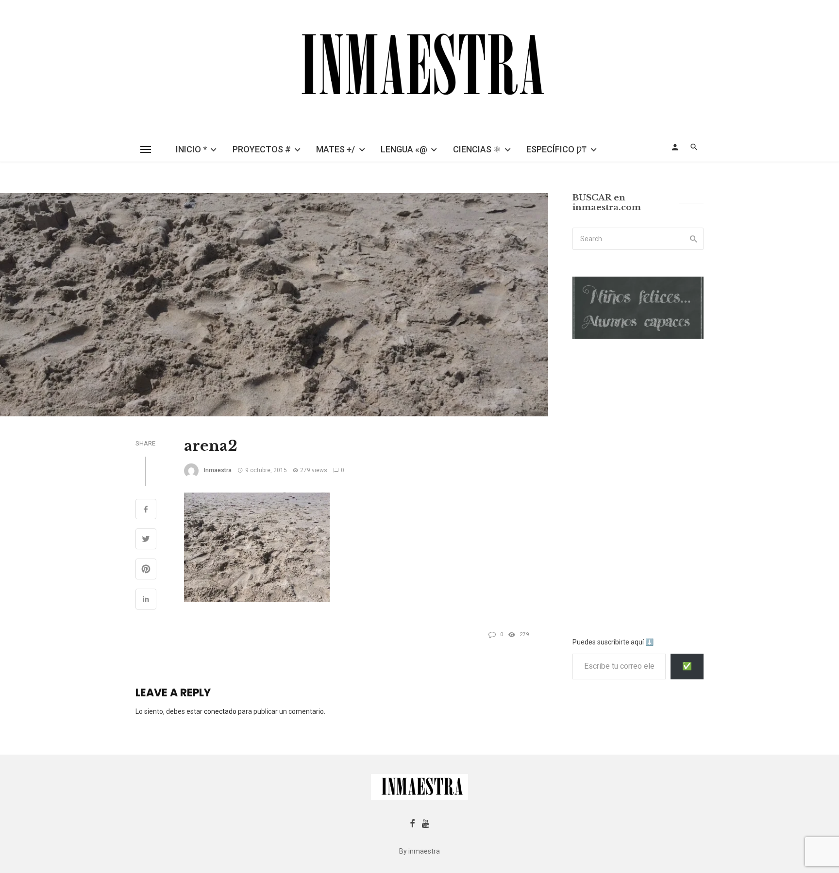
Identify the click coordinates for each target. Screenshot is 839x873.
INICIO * (191, 149)
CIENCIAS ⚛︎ (477, 149)
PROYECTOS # (262, 149)
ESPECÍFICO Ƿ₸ (556, 149)
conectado (220, 711)
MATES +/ (335, 149)
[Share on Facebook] (145, 510)
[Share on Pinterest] (145, 570)
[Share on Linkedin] (145, 600)
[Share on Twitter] (145, 540)
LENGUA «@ (404, 149)
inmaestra (218, 470)
